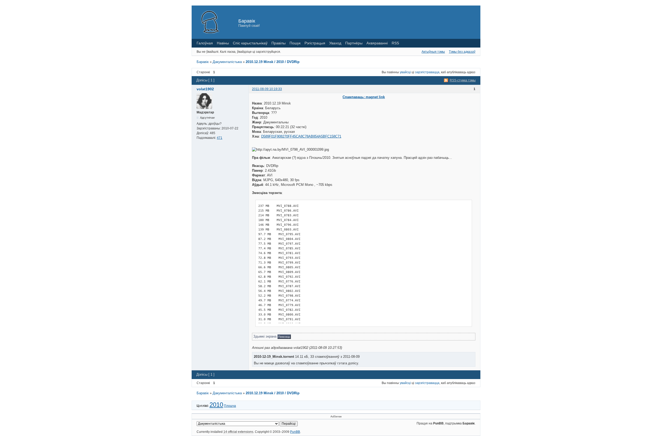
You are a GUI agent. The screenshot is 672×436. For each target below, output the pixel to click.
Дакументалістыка (227, 62)
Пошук (295, 43)
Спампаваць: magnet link (364, 97)
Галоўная (205, 43)
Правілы (278, 43)
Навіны (223, 43)
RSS (395, 43)
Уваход (335, 43)
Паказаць (284, 336)
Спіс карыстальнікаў (250, 43)
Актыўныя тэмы (433, 52)
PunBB (295, 432)
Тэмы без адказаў (462, 52)
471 (219, 138)
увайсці (405, 72)
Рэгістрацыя (314, 43)
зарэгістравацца (427, 72)
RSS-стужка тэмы (463, 80)
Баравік (246, 21)
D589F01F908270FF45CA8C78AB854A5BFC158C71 (301, 136)
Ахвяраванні (377, 43)
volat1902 (205, 89)
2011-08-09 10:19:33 (267, 89)
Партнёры (354, 43)
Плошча (230, 406)
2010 (216, 404)
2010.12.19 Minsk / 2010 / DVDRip (273, 62)
